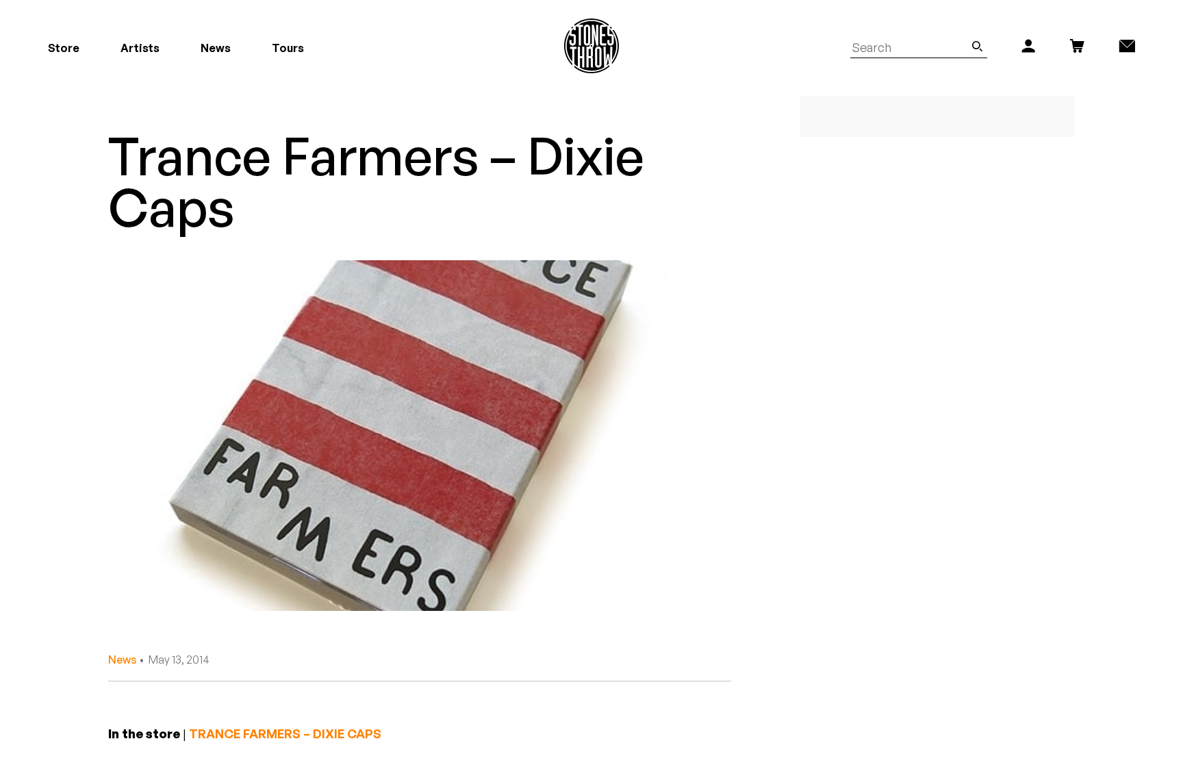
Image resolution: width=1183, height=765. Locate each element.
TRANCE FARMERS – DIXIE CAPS (285, 733)
